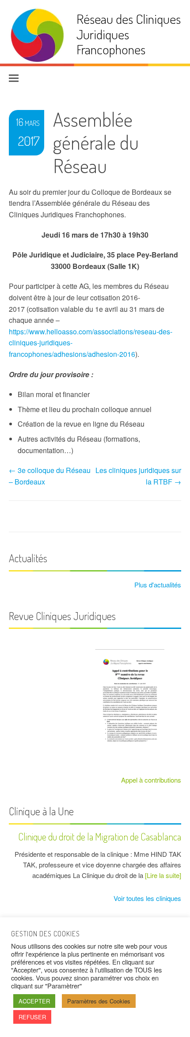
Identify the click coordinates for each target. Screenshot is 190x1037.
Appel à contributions (151, 779)
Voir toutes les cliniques (146, 898)
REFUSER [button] (32, 1017)
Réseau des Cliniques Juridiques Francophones (128, 34)
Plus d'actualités (157, 584)
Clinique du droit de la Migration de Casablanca (99, 836)
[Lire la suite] (163, 875)
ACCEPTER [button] (34, 1001)
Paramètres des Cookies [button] (98, 1001)
